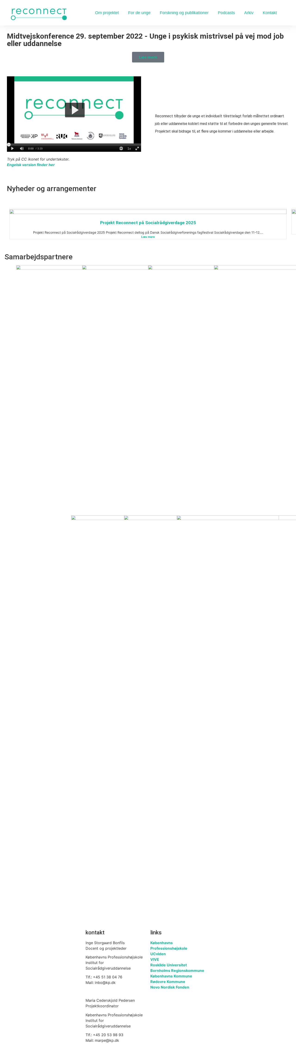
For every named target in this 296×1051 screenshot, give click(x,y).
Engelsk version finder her (31, 164)
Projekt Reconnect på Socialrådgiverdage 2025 (148, 222)
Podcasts (226, 12)
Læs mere (148, 237)
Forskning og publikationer (184, 12)
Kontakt (270, 12)
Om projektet (107, 12)
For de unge (139, 12)
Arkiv (248, 12)
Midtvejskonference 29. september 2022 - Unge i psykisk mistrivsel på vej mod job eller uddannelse (145, 40)
